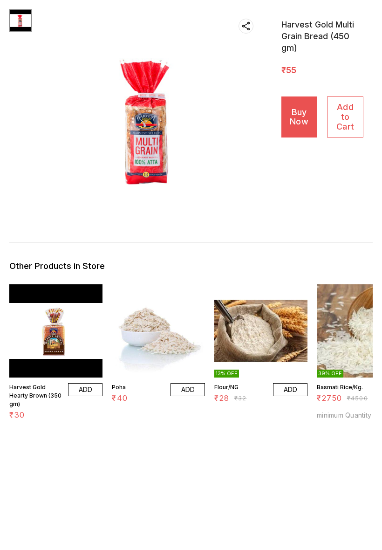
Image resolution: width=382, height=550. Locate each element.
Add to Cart (345, 116)
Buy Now (299, 117)
